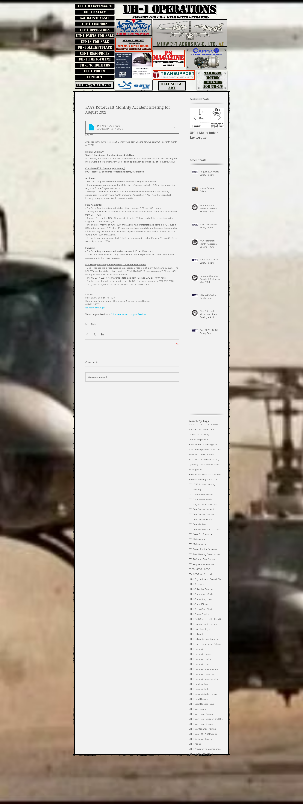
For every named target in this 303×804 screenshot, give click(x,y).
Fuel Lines (216, 449)
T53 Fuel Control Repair (200, 519)
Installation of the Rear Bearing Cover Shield (206, 459)
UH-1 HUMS (214, 619)
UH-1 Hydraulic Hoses (200, 654)
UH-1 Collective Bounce (201, 589)
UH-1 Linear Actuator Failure (203, 694)
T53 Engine (194, 504)
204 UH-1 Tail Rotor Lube (201, 429)
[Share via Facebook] (86, 334)
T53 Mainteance (197, 539)
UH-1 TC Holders (94, 65)
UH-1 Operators (95, 30)
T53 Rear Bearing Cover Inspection (206, 554)
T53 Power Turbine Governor (203, 549)
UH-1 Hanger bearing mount (203, 624)
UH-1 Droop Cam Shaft (200, 609)
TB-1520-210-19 (197, 574)
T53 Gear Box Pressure (200, 534)
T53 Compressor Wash (200, 499)
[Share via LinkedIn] (102, 334)
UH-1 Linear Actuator (199, 689)
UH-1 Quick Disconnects (201, 753)
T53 (190, 484)
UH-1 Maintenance (95, 6)
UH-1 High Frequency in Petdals (205, 644)
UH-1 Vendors (94, 24)
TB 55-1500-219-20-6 (199, 569)
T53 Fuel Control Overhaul (202, 514)
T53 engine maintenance (201, 564)
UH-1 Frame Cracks (199, 614)
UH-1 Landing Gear (198, 684)
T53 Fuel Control (210, 504)
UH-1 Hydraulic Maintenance (203, 669)
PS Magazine (195, 469)
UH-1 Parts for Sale (95, 36)
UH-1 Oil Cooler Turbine (200, 739)
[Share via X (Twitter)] (94, 334)
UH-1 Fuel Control (198, 619)
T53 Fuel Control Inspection (202, 509)
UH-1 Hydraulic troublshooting (204, 679)
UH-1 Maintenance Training (202, 728)
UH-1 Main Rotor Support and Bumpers (206, 718)
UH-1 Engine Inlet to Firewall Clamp (206, 579)
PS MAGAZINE (168, 55)
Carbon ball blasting (199, 434)
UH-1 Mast (194, 733)
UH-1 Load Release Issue (201, 703)
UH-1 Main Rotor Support (201, 714)
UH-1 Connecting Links (200, 599)
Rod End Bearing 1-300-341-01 (204, 479)
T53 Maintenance (94, 18)
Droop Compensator (199, 439)
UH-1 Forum (95, 71)
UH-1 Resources (95, 53)
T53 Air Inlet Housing (204, 484)
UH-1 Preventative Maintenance (205, 748)
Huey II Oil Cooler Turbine (201, 454)
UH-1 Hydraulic (196, 649)
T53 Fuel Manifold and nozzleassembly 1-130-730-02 (206, 529)
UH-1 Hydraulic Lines (199, 664)
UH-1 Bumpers (196, 584)
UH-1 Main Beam (197, 709)
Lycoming (194, 464)
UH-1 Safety (95, 12)
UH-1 (209, 574)
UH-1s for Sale (95, 42)
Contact (94, 77)
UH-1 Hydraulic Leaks (200, 659)
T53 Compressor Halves (201, 494)
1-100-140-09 (195, 424)
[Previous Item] (194, 117)
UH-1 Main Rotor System (201, 724)
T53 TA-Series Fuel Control (202, 559)
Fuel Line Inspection (199, 449)
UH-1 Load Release (198, 699)
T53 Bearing (195, 489)
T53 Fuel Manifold (198, 524)
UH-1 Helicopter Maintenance (204, 639)
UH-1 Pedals (195, 743)
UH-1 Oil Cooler (209, 733)
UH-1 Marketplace (94, 47)
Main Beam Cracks (210, 464)
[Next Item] (219, 117)
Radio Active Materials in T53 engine (206, 474)
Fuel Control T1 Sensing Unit (203, 444)
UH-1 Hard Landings (199, 629)
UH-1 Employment (95, 59)
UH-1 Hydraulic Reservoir (201, 674)
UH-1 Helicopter (197, 634)
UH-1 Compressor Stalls (201, 594)
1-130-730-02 (211, 424)
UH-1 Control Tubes (198, 604)
